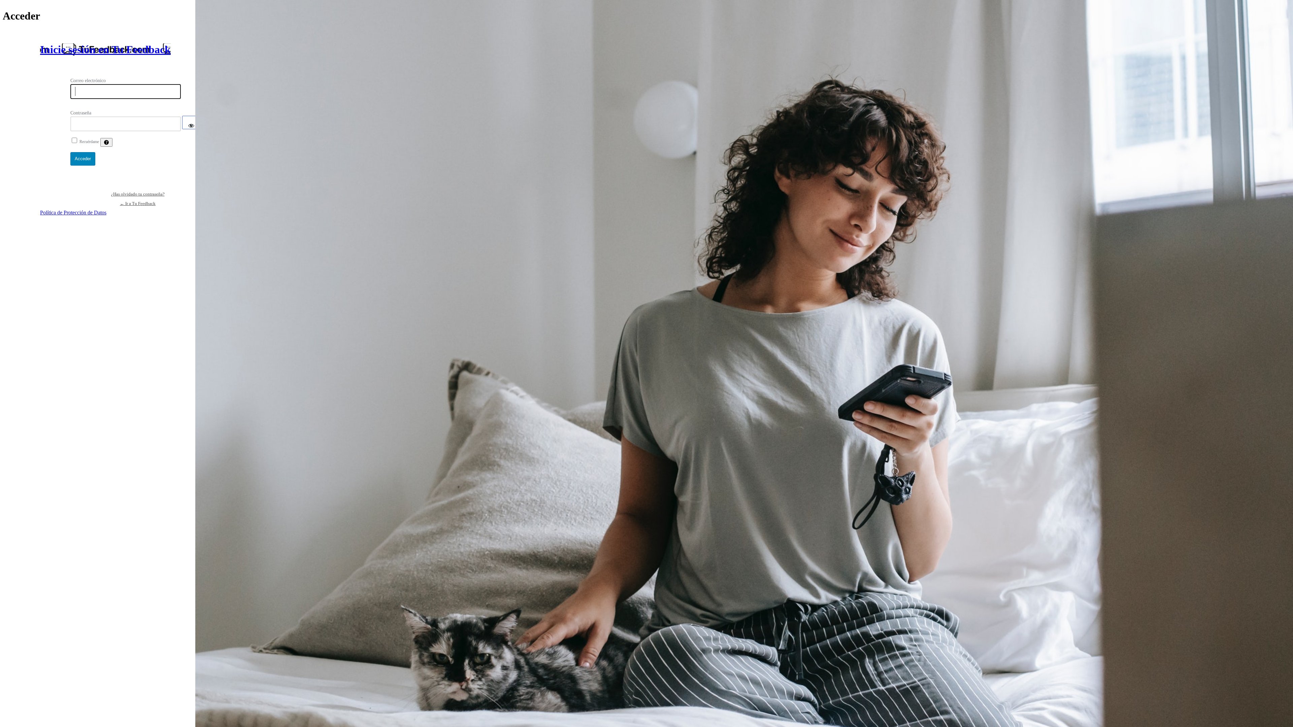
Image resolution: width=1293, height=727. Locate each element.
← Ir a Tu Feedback (138, 203)
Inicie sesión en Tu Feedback (105, 49)
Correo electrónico (88, 80)
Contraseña (80, 112)
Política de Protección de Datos (73, 212)
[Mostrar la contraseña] (191, 122)
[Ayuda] (106, 142)
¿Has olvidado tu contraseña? (138, 194)
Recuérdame (89, 141)
